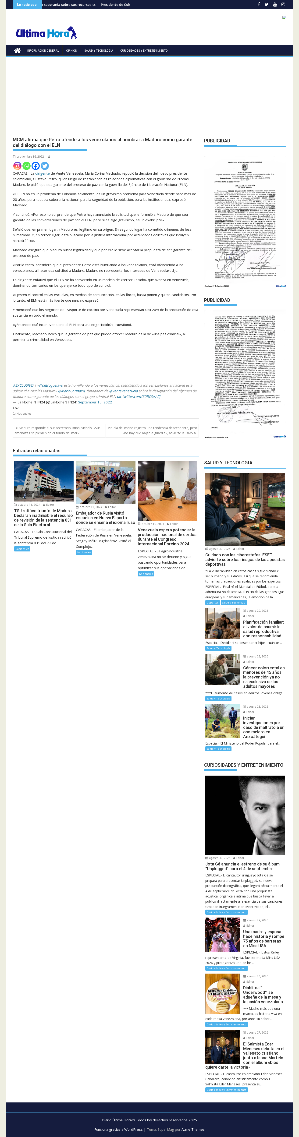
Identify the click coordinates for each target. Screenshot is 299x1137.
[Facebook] (36, 166)
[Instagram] (17, 166)
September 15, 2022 (95, 402)
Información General (43, 50)
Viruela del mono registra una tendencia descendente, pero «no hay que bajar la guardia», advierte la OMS (152, 430)
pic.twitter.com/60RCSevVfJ (138, 396)
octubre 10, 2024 (152, 524)
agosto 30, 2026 (219, 549)
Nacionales (24, 414)
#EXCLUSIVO (23, 385)
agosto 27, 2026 (257, 1033)
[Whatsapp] (26, 166)
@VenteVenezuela (123, 390)
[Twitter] (45, 166)
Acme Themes (193, 1129)
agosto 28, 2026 (257, 707)
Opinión (71, 50)
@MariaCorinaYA (71, 390)
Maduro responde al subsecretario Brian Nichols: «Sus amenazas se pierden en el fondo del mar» (57, 430)
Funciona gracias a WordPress (118, 1129)
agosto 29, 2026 (257, 611)
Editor (50, 505)
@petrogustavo (51, 385)
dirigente (42, 173)
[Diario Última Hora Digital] (17, 50)
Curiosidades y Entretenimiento (144, 50)
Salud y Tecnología (98, 50)
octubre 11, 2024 (28, 505)
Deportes (212, 602)
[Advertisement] (149, 93)
